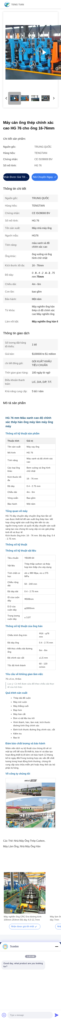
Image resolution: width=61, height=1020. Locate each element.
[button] (7, 898)
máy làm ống (11, 846)
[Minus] (56, 946)
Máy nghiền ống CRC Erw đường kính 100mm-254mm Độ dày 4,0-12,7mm (22, 918)
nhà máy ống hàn (30, 846)
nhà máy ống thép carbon (29, 840)
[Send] (56, 1015)
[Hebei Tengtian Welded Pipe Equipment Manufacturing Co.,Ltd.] (14, 4)
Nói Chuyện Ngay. (43, 177)
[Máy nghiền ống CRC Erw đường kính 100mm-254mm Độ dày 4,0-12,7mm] (25, 893)
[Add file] (4, 1015)
